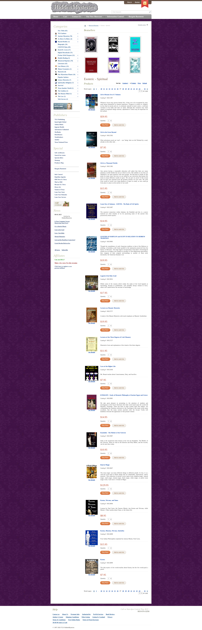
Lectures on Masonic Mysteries (110, 308)
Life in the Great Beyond (108, 132)
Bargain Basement (60, 168)
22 (134, 89)
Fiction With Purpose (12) (66, 55)
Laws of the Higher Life (108, 366)
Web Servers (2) (63, 99)
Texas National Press (61, 142)
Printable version (142, 24)
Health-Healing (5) (64, 58)
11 (104, 89)
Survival (60, 85)
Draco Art (58, 187)
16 (117, 89)
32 (145, 89)
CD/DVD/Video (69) (64, 47)
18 (123, 89)
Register (137, 2)
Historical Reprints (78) (65, 61)
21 (131, 89)
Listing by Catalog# (98, 617)
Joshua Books (59, 124)
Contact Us (76, 16)
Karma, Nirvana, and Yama (109, 500)
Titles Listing (86, 617)
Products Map (59, 163)
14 (112, 89)
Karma (102, 559)
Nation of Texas (59, 189)
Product (133, 83)
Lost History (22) (63, 66)
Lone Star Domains (61, 194)
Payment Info (75, 614)
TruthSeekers (59, 137)
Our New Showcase (94, 16)
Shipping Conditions (72, 617)
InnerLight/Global (60, 122)
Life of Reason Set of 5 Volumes (110, 94)
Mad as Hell (58, 182)
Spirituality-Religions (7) (66, 83)
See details (91, 109)
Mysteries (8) (62, 72)
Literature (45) (62, 63)
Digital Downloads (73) (65, 52)
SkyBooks (58, 132)
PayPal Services (98, 614)
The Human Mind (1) (65, 93)
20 (128, 89)
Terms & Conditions (59, 620)
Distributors (58, 134)
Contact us (56, 614)
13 (109, 89)
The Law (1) (62, 96)
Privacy (110, 617)
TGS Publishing (60, 119)
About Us (65, 614)
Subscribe (65, 250)
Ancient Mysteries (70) (65, 36)
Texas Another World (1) (66, 88)
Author (57, 140)
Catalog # (125, 83)
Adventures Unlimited (62, 129)
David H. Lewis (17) (64, 50)
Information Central (115, 16)
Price (139, 83)
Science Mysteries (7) (64, 80)
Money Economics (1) (65, 69)
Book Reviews (110, 614)
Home (55, 16)
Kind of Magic (105, 465)
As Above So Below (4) (65, 39)
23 (137, 89)
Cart (65, 16)
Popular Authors (63, 77)
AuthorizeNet (86, 614)
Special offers (59, 158)
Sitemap (57, 160)
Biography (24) (62, 44)
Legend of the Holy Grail (108, 276)
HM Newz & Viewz (61, 179)
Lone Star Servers (60, 197)
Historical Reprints (93, 25)
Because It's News (60, 184)
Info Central (58, 174)
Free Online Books (74, 620)
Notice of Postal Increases (91, 620)
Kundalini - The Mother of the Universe (113, 433)
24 (139, 89)
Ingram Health (59, 127)
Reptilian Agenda (60, 177)
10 (101, 89)
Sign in (129, 2)
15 (115, 89)
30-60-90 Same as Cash (60, 622)
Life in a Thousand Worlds (108, 163)
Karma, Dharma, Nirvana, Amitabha (112, 531)
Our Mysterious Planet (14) (66, 74)
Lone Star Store (60, 192)
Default (145, 83)
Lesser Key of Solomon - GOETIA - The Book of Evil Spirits (119, 204)
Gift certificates (59, 153)
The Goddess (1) (63, 91)
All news (57, 250)
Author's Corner (58, 617)
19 (126, 89)
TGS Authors (62, 33)
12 (106, 89)
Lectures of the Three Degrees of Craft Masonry (115, 337)
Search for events (60, 155)
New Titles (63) (62, 30)
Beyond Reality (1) (64, 41)
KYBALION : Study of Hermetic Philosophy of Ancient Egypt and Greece (124, 395)
